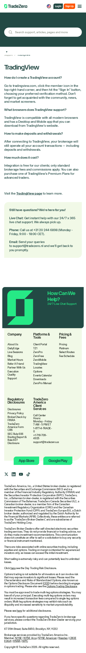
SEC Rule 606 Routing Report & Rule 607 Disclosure (17, 438)
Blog (10, 356)
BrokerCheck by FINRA (17, 418)
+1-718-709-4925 (40, 437)
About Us (13, 344)
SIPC (25, 641)
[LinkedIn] (13, 474)
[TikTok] (28, 474)
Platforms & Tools (41, 336)
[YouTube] (21, 474)
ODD (46, 583)
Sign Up (69, 6)
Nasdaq (63, 638)
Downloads (39, 379)
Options (37, 371)
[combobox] (43, 32)
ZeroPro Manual (42, 383)
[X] (6, 474)
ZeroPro (38, 352)
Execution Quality (13, 373)
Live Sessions (15, 352)
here (13, 568)
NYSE (18, 638)
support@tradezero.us (43, 442)
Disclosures (14, 409)
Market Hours (15, 359)
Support (8, 54)
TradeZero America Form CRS (16, 427)
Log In (58, 6)
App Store (26, 460)
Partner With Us (16, 367)
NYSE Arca (30, 638)
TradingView (40, 363)
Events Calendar (42, 375)
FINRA (16, 641)
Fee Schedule (67, 356)
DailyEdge (13, 348)
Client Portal (40, 344)
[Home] (15, 6)
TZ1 (35, 348)
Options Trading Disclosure (62, 586)
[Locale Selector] (49, 6)
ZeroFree (38, 356)
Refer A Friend (16, 363)
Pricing (63, 344)
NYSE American (47, 638)
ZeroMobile (39, 359)
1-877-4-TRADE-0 (42, 430)
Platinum (64, 348)
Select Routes (67, 352)
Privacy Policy (16, 413)
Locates (37, 367)
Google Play (57, 460)
